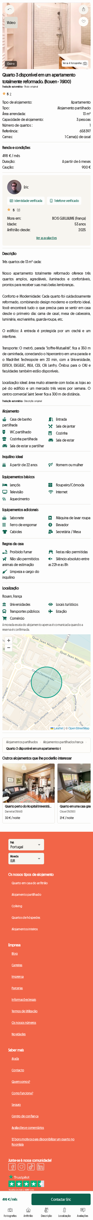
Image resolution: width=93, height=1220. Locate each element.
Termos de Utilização (25, 1011)
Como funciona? (22, 1093)
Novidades (19, 1034)
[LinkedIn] (40, 1167)
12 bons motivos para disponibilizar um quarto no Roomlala (43, 1141)
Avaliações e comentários (28, 1127)
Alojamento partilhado (26, 894)
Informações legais (24, 999)
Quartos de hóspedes (26, 917)
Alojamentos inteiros (25, 929)
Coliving (17, 906)
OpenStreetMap (78, 728)
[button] (8, 640)
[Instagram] (21, 1167)
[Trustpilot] (26, 1189)
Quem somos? (21, 1081)
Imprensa (18, 976)
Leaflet (58, 728)
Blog (15, 953)
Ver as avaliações (46, 238)
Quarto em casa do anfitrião (30, 883)
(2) (18, 210)
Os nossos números (24, 1022)
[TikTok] (31, 1167)
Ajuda (15, 1058)
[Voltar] (9, 15)
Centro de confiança (25, 1116)
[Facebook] (12, 1167)
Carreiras (17, 965)
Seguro (16, 1104)
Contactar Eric (61, 1199)
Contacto (18, 1070)
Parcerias (17, 988)
